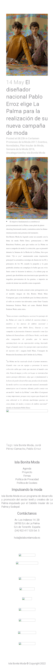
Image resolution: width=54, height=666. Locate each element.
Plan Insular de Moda (31, 146)
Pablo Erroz (33, 449)
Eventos (42, 142)
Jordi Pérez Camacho (23, 447)
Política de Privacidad (27, 479)
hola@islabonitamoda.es (27, 538)
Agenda (27, 469)
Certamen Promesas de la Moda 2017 (22, 140)
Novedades (12, 146)
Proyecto (27, 472)
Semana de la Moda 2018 (20, 149)
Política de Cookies (27, 483)
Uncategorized (14, 153)
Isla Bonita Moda (35, 153)
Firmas (27, 476)
